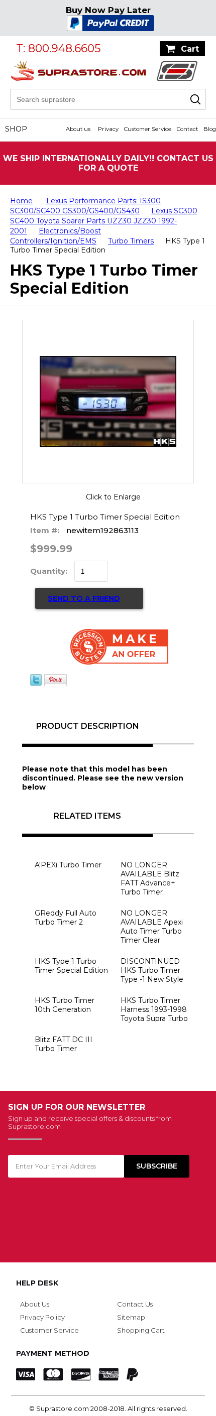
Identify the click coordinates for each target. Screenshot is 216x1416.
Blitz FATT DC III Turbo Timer (63, 1044)
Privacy (108, 129)
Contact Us (135, 1304)
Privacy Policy (42, 1317)
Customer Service (147, 129)
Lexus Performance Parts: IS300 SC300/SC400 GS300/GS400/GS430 (85, 205)
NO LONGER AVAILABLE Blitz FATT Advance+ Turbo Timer (150, 878)
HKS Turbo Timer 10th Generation (64, 1005)
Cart (190, 49)
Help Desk (37, 1283)
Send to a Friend (84, 598)
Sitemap (131, 1317)
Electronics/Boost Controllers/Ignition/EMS (55, 235)
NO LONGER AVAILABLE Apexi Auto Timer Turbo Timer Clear (152, 927)
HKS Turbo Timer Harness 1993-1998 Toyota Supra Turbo (154, 1009)
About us (78, 129)
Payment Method (52, 1353)
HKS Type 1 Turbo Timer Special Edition (71, 966)
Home (21, 200)
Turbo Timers (131, 240)
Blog (209, 129)
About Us (34, 1304)
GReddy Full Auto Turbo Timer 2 (65, 918)
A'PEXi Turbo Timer (68, 864)
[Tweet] (36, 683)
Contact (187, 129)
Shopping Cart (141, 1330)
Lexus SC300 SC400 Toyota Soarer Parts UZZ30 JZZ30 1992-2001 (103, 220)
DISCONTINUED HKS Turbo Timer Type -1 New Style (152, 970)
